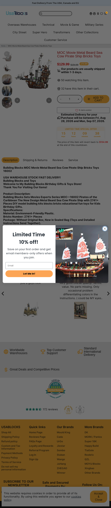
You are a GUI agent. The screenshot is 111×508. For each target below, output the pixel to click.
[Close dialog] (104, 228)
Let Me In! (29, 273)
